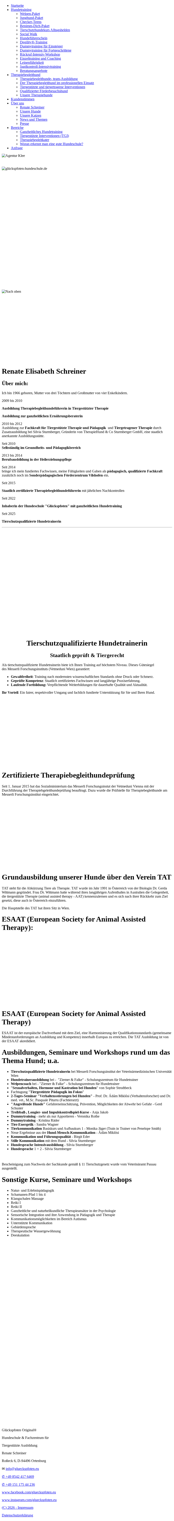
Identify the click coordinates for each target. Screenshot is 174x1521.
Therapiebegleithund (25, 75)
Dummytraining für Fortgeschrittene (45, 50)
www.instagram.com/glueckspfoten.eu (29, 1500)
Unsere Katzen (30, 115)
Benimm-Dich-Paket (34, 26)
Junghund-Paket (31, 18)
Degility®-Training (33, 42)
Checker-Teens (30, 22)
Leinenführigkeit (32, 62)
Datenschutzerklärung (17, 1515)
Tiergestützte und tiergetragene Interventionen (52, 87)
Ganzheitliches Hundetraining (41, 132)
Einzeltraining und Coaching (40, 58)
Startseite (17, 5)
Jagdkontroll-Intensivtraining (40, 66)
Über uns (17, 103)
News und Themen (33, 119)
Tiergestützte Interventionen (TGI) (44, 136)
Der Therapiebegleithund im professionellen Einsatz (57, 83)
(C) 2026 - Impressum (17, 1507)
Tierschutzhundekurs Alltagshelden (45, 30)
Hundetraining (21, 10)
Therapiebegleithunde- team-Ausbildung (49, 79)
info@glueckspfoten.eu (22, 1469)
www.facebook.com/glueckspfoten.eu (29, 1492)
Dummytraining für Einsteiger (41, 46)
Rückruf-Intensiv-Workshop (40, 54)
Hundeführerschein (33, 38)
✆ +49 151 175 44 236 (18, 1484)
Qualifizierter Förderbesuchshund (44, 91)
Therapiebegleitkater (34, 140)
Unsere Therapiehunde (36, 95)
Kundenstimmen (22, 99)
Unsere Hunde (30, 111)
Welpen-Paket (30, 14)
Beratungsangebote (33, 71)
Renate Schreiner (32, 107)
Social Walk (28, 34)
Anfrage (17, 148)
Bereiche (17, 128)
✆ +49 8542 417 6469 (18, 1477)
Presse (24, 123)
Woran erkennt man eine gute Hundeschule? (51, 144)
